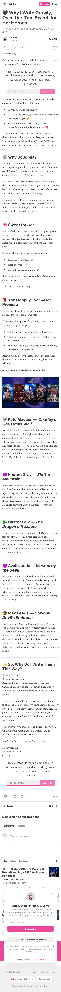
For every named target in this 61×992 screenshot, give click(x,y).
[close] (53, 893)
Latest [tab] (13, 861)
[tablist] (14, 826)
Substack (16, 986)
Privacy (27, 972)
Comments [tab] (9, 826)
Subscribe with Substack (32, 939)
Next (51, 806)
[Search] (56, 861)
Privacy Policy (30, 951)
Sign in (55, 4)
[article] (30, 877)
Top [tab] (5, 861)
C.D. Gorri (13, 37)
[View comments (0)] (15, 47)
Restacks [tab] (21, 826)
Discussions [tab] (24, 861)
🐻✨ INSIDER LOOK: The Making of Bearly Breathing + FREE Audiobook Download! (23, 872)
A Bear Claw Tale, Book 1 (14, 879)
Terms (35, 972)
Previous (11, 806)
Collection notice (47, 972)
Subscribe (44, 4)
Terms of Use (44, 946)
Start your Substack (23, 979)
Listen (55, 39)
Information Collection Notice (35, 949)
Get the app (44, 979)
